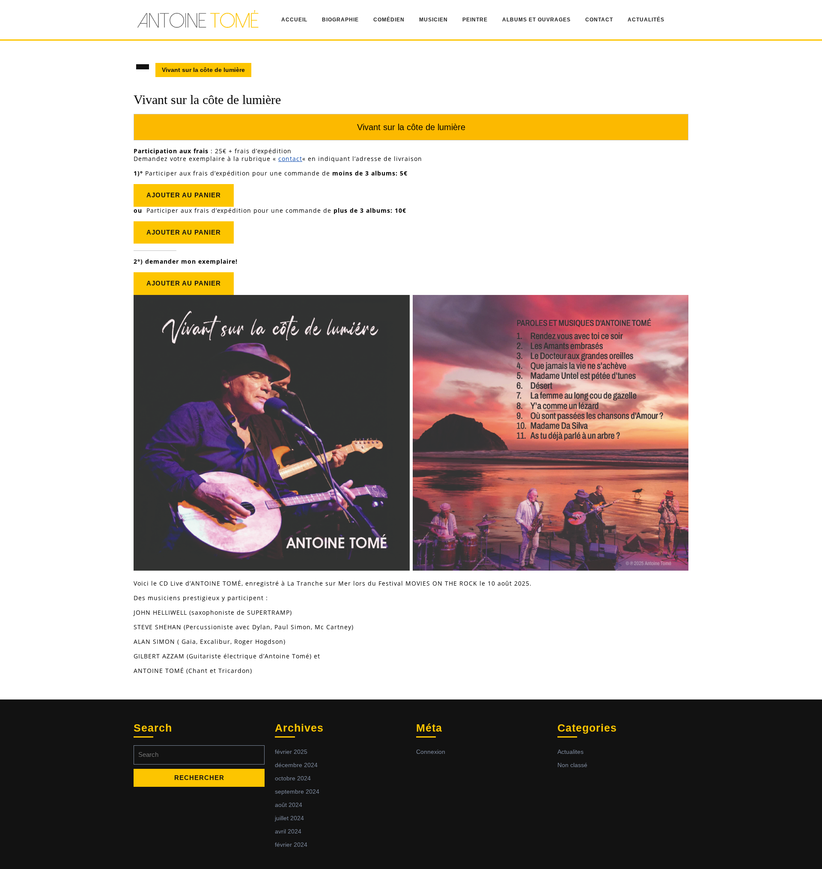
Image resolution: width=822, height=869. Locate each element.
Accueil (294, 20)
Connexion (430, 751)
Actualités (646, 20)
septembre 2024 (297, 791)
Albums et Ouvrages (536, 20)
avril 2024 (288, 831)
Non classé (572, 765)
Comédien (389, 20)
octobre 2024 (293, 778)
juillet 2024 (289, 818)
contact (290, 159)
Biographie (340, 20)
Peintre (475, 20)
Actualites (570, 751)
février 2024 (291, 844)
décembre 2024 (296, 765)
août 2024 (288, 804)
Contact (599, 20)
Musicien (433, 20)
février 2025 (291, 751)
